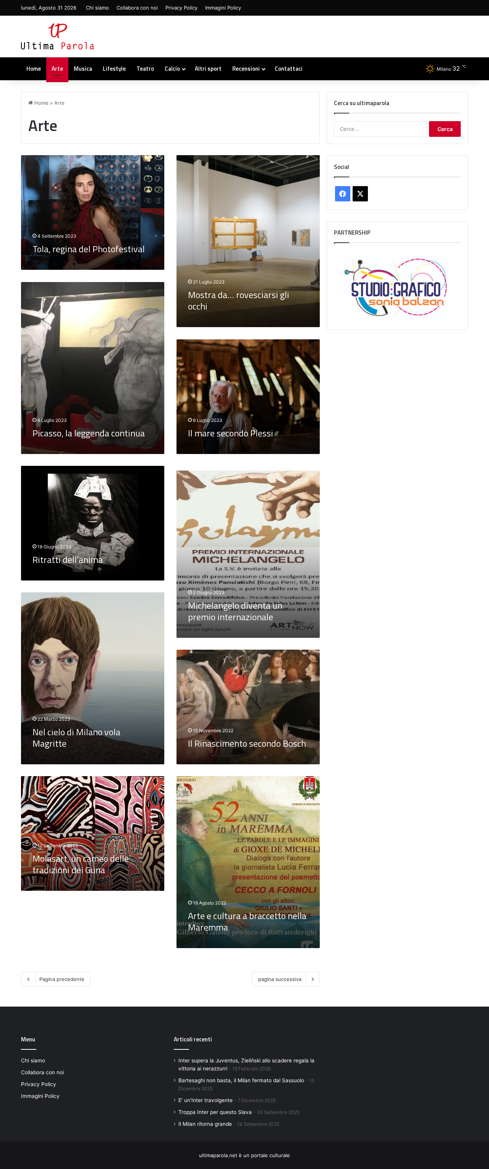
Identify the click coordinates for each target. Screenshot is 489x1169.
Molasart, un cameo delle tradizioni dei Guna (80, 864)
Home (33, 68)
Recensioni (246, 68)
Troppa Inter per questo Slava (215, 1112)
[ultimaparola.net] (57, 36)
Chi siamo (97, 8)
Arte (57, 68)
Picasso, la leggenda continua (88, 433)
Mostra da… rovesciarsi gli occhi (238, 300)
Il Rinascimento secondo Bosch (247, 743)
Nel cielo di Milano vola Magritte (76, 737)
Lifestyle (114, 68)
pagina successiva (279, 979)
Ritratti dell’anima (67, 559)
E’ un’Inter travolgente (205, 1100)
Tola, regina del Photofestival (88, 249)
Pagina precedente (61, 979)
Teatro (145, 68)
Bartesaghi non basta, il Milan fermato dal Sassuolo (241, 1080)
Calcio (172, 68)
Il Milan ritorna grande (205, 1124)
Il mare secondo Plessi (230, 433)
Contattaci (289, 68)
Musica (83, 68)
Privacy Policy (181, 8)
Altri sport (208, 68)
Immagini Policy (223, 8)
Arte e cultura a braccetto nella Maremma (247, 921)
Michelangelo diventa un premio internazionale (235, 611)
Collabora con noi (137, 8)
